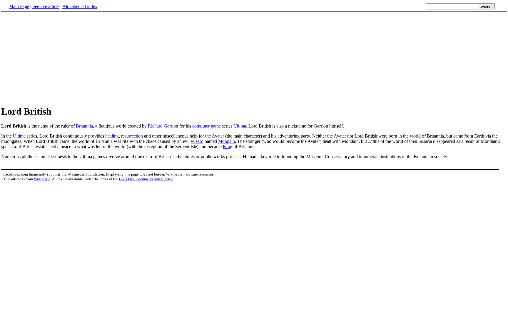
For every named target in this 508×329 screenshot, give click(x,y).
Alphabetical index (79, 6)
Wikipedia (42, 179)
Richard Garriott (163, 125)
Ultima (239, 125)
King (227, 146)
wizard (197, 141)
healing (112, 135)
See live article (45, 6)
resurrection (132, 135)
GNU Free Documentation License (146, 179)
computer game (206, 125)
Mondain (226, 141)
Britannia (84, 125)
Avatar (218, 135)
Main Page (19, 6)
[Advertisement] (254, 58)
